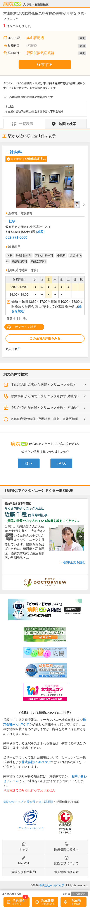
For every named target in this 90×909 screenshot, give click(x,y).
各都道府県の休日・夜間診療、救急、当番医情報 (44, 419)
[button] (9, 536)
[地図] (40, 231)
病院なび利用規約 (23, 872)
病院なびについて (66, 863)
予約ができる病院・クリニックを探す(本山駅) (44, 407)
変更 (82, 38)
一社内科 (13, 152)
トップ (23, 849)
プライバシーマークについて (30, 828)
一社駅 (10, 221)
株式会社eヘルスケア (36, 762)
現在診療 (48, 900)
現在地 (76, 900)
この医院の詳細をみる (45, 338)
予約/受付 (19, 900)
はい (28, 463)
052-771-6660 (16, 237)
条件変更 (80, 893)
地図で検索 (67, 124)
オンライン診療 (25, 327)
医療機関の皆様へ (66, 849)
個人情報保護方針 (66, 872)
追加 (82, 46)
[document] (45, 249)
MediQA (23, 863)
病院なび (12, 4)
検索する (45, 64)
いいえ (61, 463)
